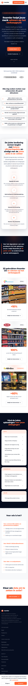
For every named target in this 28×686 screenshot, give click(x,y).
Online (2, 635)
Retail (2, 630)
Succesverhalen (4, 659)
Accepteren (20, 683)
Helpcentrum (4, 647)
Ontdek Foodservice (13, 54)
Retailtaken (3, 642)
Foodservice (4, 632)
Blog (2, 668)
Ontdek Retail (13, 49)
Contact (3, 673)
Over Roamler (4, 656)
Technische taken (5, 644)
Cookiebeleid (15, 680)
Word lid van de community (7, 650)
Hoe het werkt (4, 671)
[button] (26, 2)
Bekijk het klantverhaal (13, 315)
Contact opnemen (18, 2)
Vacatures (3, 661)
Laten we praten (13, 596)
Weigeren (7, 683)
